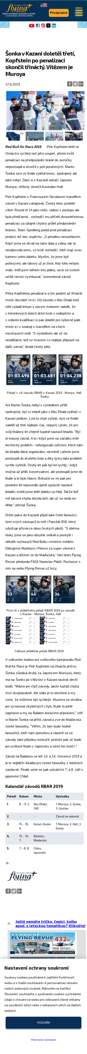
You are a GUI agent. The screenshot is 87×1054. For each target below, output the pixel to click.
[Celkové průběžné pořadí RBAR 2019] (39, 644)
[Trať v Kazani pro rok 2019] (15, 139)
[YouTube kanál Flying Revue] (31, 27)
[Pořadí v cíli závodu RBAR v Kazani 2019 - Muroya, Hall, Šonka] (44, 385)
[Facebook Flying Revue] (37, 27)
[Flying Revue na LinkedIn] (53, 27)
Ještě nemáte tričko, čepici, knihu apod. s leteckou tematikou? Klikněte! (50, 923)
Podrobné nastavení (43, 1039)
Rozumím (43, 1022)
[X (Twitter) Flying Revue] (48, 27)
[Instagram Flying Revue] (43, 27)
